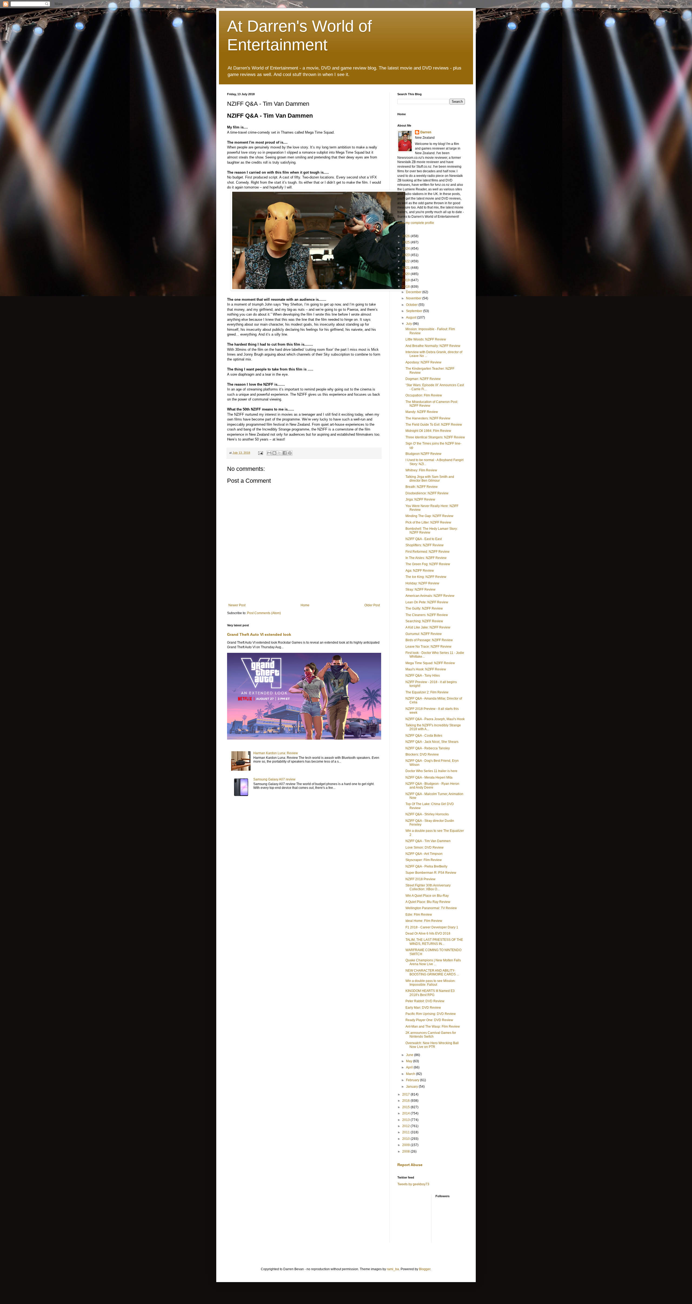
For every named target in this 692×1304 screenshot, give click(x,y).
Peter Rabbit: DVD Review (424, 1001)
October (412, 305)
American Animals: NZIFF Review (429, 596)
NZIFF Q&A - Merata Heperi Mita (429, 777)
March (411, 1074)
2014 (406, 1113)
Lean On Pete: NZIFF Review (426, 602)
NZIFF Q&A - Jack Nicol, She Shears (431, 742)
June (410, 1055)
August (411, 317)
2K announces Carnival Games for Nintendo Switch (430, 1034)
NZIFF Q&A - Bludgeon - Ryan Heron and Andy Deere (432, 785)
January (412, 1086)
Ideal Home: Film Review (423, 921)
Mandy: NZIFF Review (421, 412)
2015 (406, 1107)
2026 (406, 236)
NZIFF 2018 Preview (420, 879)
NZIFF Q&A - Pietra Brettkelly (426, 866)
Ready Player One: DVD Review (429, 1020)
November (414, 298)
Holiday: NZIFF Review (422, 583)
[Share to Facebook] (284, 453)
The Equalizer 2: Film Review (426, 692)
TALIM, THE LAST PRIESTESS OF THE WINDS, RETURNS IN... (434, 941)
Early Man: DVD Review (423, 1008)
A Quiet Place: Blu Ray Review (427, 902)
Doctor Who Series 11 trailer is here (431, 771)
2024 (406, 248)
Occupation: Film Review (423, 395)
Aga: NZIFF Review (419, 570)
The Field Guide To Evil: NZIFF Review (433, 424)
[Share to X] (279, 453)
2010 (406, 1139)
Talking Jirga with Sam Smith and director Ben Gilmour (429, 478)
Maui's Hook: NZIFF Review (425, 669)
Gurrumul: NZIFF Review (423, 634)
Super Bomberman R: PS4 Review (430, 873)
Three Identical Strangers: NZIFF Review (435, 437)
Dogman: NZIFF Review (423, 379)
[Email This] (269, 453)
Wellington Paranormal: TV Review (431, 908)
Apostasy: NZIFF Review (423, 362)
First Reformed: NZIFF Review (427, 552)
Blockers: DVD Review (422, 754)
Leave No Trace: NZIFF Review (428, 646)
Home (305, 605)
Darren (425, 132)
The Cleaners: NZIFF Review (426, 615)
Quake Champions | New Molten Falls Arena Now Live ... (433, 962)
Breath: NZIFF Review (421, 487)
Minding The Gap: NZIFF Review (429, 516)
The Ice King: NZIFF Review (425, 577)
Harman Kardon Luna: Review (275, 753)
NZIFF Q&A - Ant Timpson (424, 854)
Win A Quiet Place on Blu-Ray (427, 896)
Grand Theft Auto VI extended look (259, 634)
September (414, 311)
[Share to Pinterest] (289, 453)
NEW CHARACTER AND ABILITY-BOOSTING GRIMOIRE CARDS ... (432, 972)
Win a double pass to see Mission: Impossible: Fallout (430, 983)
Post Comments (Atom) (264, 613)
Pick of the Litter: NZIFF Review (428, 522)
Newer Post (236, 605)
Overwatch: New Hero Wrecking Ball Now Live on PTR (432, 1045)
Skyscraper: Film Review (423, 860)
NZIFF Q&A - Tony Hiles (422, 675)
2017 (406, 1094)
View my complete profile (415, 223)
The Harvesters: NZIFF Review (427, 418)
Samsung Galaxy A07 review (274, 779)
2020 (406, 274)
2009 (406, 1145)
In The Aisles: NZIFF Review (426, 558)
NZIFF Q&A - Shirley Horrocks (427, 814)
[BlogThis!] (274, 453)
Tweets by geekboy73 (413, 1184)
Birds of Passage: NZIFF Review (429, 640)
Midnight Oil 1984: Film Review (428, 431)
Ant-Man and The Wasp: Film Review (432, 1026)
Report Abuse (409, 1165)
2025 (406, 242)
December (414, 292)
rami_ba (393, 1269)
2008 (406, 1151)
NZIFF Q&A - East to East (423, 539)
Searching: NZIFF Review (424, 621)
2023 (406, 255)
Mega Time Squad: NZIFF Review (430, 663)
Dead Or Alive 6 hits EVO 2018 (427, 933)
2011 (406, 1132)
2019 (406, 280)
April (410, 1067)
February (413, 1080)
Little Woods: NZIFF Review (425, 339)
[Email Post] (260, 452)
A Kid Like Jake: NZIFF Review (427, 627)
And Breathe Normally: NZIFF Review (432, 346)
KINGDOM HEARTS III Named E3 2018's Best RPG (430, 993)
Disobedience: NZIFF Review (426, 493)
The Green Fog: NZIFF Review (427, 564)
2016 (406, 1101)
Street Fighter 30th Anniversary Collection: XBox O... (428, 887)
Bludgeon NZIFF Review (423, 454)
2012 (406, 1126)
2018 (406, 287)
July (409, 324)
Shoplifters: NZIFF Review (424, 545)
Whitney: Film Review (421, 470)
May (409, 1061)
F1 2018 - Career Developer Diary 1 (431, 927)
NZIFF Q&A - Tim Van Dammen (428, 841)
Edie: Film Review (418, 914)
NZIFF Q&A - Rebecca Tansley (427, 748)
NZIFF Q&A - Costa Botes (423, 735)
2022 (406, 261)
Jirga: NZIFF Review (420, 499)
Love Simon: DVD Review (424, 847)
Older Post (372, 605)
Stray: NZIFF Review (420, 589)
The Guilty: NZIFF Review (424, 608)
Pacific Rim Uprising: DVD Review (430, 1014)
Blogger (424, 1269)
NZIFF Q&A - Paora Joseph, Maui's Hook (435, 719)
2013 (406, 1120)
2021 (406, 268)
